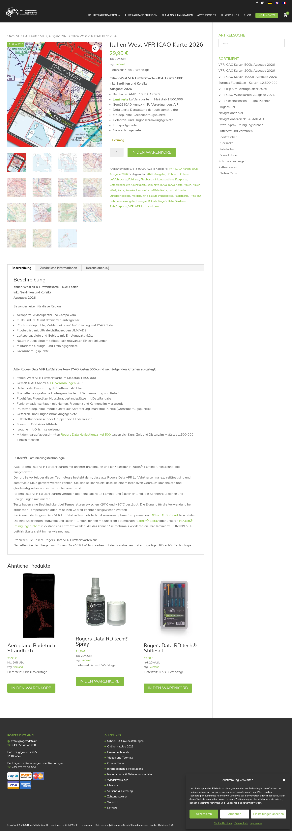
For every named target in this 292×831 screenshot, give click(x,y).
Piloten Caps (228, 173)
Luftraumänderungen (141, 15)
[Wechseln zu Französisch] (284, 4)
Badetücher (227, 149)
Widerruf (112, 802)
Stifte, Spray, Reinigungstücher (241, 125)
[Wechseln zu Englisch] (277, 4)
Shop (247, 15)
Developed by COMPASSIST (65, 825)
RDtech (152, 201)
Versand (120, 64)
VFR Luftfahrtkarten (101, 15)
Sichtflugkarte (118, 206)
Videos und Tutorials (120, 758)
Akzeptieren (204, 814)
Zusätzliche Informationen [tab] (58, 268)
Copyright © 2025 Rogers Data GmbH (27, 825)
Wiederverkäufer (117, 780)
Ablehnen (234, 814)
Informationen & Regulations (125, 769)
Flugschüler (229, 15)
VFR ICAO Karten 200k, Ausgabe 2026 (247, 70)
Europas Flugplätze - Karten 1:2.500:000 (248, 83)
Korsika (130, 190)
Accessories (206, 15)
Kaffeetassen (228, 167)
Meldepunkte (140, 196)
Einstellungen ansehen (268, 814)
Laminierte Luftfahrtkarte (151, 190)
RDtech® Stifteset (164, 515)
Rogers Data (166, 201)
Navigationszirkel (231, 113)
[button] (284, 780)
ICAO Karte (175, 185)
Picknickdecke (228, 155)
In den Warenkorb (151, 152)
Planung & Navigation (177, 15)
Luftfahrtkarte (177, 190)
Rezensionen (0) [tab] (97, 268)
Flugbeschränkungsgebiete (157, 179)
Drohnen (172, 174)
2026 (150, 174)
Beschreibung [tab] (21, 268)
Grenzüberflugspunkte (145, 185)
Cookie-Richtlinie (223, 823)
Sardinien (181, 201)
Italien (187, 185)
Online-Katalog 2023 (120, 746)
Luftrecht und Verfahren (236, 131)
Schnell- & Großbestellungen (125, 741)
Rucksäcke (226, 143)
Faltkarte (133, 179)
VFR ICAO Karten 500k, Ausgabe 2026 (42, 36)
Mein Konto (266, 15)
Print (193, 196)
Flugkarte (181, 179)
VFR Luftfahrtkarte (147, 206)
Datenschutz (241, 823)
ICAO (163, 185)
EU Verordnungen (63, 383)
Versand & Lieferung (120, 791)
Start (10, 36)
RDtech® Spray (147, 521)
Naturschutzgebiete (161, 196)
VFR (131, 206)
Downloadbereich (118, 752)
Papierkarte (181, 196)
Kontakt (112, 808)
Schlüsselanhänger (232, 161)
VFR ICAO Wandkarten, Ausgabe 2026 (247, 95)
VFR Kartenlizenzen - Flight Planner (244, 101)
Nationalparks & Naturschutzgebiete (129, 774)
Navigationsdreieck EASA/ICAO (241, 119)
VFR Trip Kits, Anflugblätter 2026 (243, 89)
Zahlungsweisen (117, 796)
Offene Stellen (116, 763)
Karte (121, 190)
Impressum (256, 823)
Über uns (113, 785)
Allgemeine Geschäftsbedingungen (129, 825)
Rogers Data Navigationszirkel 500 (86, 434)
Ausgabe (159, 174)
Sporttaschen (228, 137)
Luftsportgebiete (120, 196)
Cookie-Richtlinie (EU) (162, 825)
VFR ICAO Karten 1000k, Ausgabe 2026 (248, 77)
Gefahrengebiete (120, 185)
